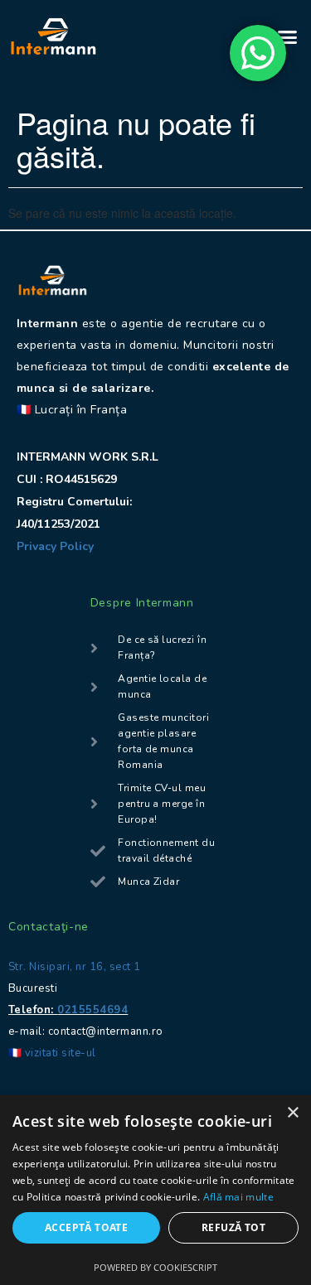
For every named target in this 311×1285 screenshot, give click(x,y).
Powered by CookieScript (155, 1267)
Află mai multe (238, 1197)
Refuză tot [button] (233, 1227)
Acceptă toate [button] (86, 1227)
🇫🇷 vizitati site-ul (52, 1053)
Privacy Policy (57, 546)
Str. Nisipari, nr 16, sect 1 (74, 966)
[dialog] (155, 1190)
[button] (288, 36)
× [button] (292, 1113)
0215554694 (92, 1009)
